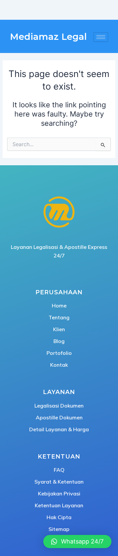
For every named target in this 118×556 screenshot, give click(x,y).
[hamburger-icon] (100, 37)
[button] (77, 541)
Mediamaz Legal (48, 36)
